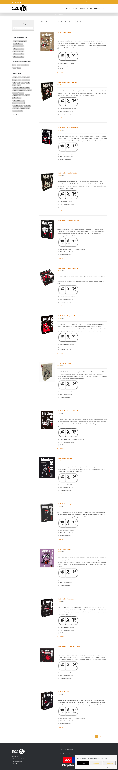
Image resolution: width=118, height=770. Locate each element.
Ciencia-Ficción (25, 108)
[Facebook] (61, 753)
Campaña (27, 105)
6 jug (15, 80)
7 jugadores (26, 80)
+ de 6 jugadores (20, 41)
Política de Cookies (88, 767)
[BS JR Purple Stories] (47, 558)
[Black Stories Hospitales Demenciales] (47, 325)
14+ (28, 82)
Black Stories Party (19, 103)
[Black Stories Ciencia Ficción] (47, 182)
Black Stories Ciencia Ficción (67, 173)
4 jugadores (19, 51)
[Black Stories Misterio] (47, 467)
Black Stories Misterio (64, 458)
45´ (23, 65)
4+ (19, 77)
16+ (15, 85)
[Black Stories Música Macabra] (47, 91)
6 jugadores (19, 56)
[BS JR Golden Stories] (47, 41)
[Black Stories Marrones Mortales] (47, 420)
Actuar (15, 92)
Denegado (96, 763)
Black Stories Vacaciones (65, 599)
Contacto (14, 763)
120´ (19, 67)
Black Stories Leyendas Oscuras (68, 220)
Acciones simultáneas (19, 90)
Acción (29, 90)
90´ (14, 67)
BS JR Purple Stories (64, 549)
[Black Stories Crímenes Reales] (47, 701)
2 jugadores (19, 46)
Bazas (27, 95)
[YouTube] (69, 753)
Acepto (83, 763)
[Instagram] (66, 753)
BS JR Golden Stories (64, 32)
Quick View (61, 72)
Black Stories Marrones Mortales (68, 411)
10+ (19, 82)
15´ (14, 65)
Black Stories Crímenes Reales (67, 692)
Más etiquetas (16, 114)
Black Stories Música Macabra (67, 82)
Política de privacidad (98, 767)
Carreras (16, 108)
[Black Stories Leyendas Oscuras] (47, 230)
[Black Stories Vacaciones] (47, 608)
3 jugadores (19, 48)
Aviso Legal (106, 767)
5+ (28, 77)
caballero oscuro (18, 105)
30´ (19, 65)
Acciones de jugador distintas (21, 87)
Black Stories (17, 98)
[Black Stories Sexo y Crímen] (47, 513)
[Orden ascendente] (58, 21)
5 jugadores (19, 54)
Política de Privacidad (18, 759)
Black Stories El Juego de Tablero (68, 646)
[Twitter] (64, 753)
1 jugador (18, 43)
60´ (27, 65)
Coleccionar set (18, 110)
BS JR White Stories (64, 363)
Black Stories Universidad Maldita (68, 127)
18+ (19, 85)
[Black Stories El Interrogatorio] (47, 277)
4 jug (15, 77)
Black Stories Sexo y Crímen (66, 504)
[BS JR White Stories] (47, 372)
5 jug (24, 77)
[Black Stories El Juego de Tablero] (47, 655)
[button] (103, 8)
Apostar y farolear (18, 95)
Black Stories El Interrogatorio (67, 268)
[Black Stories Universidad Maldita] (47, 137)
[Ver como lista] (80, 21)
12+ (23, 82)
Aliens (21, 92)
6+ (19, 80)
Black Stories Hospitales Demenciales (70, 316)
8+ (14, 82)
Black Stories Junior (19, 100)
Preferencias (109, 763)
